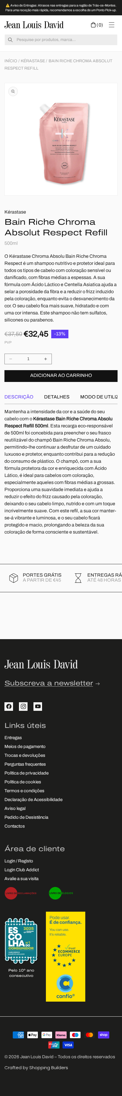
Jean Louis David (37, 1057)
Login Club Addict (21, 870)
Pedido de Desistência (26, 818)
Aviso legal (14, 809)
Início (10, 61)
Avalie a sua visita (21, 879)
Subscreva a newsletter (48, 683)
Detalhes (57, 397)
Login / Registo (18, 861)
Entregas (13, 738)
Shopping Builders (48, 1067)
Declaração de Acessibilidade (33, 800)
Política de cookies (22, 782)
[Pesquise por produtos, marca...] (10, 40)
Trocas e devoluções (24, 756)
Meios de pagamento (25, 747)
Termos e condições (24, 791)
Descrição (18, 397)
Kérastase (33, 61)
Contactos (14, 826)
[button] (97, 24)
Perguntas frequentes (25, 764)
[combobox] (61, 40)
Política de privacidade (26, 773)
